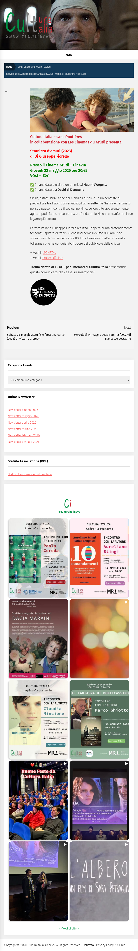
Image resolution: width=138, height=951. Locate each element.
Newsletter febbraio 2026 (24, 435)
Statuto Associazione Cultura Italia (30, 474)
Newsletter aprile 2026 (22, 422)
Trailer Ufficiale (52, 258)
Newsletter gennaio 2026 (24, 441)
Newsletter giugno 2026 (23, 410)
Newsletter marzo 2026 (22, 429)
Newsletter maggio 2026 (23, 416)
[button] (38, 558)
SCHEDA (49, 252)
